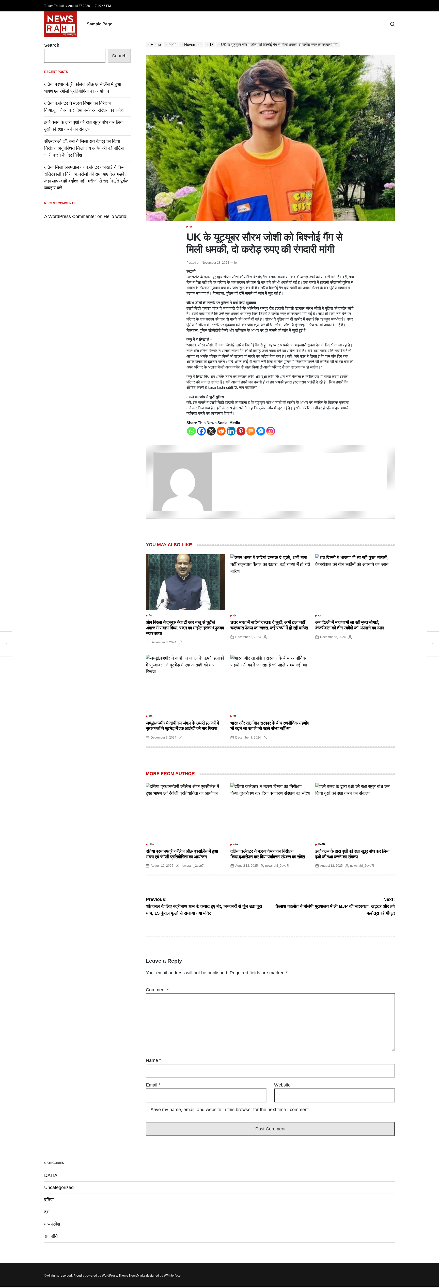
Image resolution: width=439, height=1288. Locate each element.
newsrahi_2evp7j (193, 865)
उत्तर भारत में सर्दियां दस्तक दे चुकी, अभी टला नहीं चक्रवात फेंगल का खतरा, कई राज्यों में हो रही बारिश (269, 625)
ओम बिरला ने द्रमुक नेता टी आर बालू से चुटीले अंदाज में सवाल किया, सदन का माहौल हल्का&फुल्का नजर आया (185, 628)
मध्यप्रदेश (52, 1224)
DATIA (322, 844)
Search (51, 45)
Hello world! (116, 216)
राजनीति (51, 1236)
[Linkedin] (231, 431)
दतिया (151, 844)
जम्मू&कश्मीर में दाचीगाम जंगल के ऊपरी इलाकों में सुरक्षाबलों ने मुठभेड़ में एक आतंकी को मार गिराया (182, 726)
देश (191, 226)
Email (153, 1085)
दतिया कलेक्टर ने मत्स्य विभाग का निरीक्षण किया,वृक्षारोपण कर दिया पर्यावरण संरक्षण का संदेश (267, 854)
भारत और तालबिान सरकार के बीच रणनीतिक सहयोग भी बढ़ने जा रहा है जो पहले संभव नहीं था (269, 726)
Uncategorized (59, 1187)
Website (282, 1085)
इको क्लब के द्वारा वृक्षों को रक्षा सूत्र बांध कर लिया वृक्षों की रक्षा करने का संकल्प (352, 854)
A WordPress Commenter (70, 216)
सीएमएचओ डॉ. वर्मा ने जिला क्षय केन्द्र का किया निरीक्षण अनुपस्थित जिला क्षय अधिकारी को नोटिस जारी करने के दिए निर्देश (84, 148)
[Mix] (250, 431)
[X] (211, 431)
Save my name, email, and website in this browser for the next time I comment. (230, 1109)
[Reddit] (221, 431)
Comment (157, 989)
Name (153, 1060)
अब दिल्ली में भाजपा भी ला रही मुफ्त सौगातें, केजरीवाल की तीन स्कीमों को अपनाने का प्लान (349, 625)
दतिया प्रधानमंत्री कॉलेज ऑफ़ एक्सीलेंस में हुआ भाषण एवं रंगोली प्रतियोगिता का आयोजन (182, 854)
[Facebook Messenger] (260, 431)
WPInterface (172, 1275)
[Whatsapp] (191, 431)
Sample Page (99, 24)
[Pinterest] (241, 431)
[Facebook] (201, 431)
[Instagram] (270, 431)
